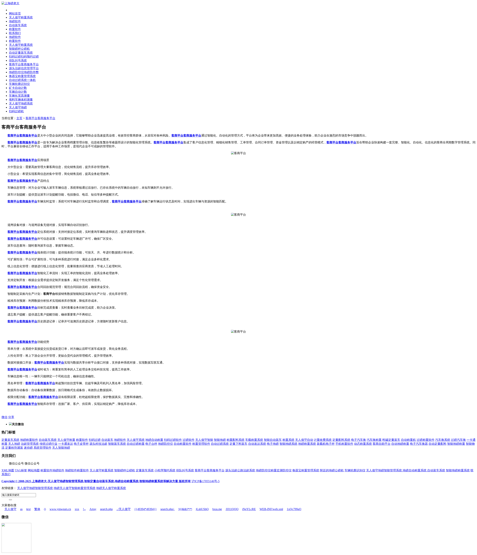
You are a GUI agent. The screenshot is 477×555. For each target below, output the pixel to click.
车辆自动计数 (18, 91)
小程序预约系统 (164, 470)
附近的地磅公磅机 (332, 470)
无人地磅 (14, 443)
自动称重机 (408, 439)
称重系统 (288, 439)
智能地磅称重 (456, 443)
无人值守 (10, 509)
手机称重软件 (344, 443)
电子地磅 (273, 443)
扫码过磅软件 (173, 439)
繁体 (37, 509)
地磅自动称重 (154, 439)
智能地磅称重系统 (458, 470)
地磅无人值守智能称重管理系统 (74, 488)
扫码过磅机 (16, 111)
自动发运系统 (257, 443)
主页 (19, 118)
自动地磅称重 (400, 443)
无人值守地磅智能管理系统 (384, 470)
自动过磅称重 (136, 443)
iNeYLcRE (249, 509)
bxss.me (217, 509)
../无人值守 (123, 509)
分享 (11, 417)
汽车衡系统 (442, 439)
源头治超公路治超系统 (240, 470)
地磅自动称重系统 (415, 470)
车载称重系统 (254, 439)
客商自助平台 (382, 443)
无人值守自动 (304, 439)
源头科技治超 (98, 443)
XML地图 (7, 470)
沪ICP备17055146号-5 (205, 481)
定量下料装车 (238, 443)
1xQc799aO (294, 509)
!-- (84, 509)
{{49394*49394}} (145, 509)
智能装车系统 (117, 443)
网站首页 (15, 13)
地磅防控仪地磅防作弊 (24, 72)
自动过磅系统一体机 (22, 80)
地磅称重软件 (29, 439)
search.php (106, 509)
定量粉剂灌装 (14, 447)
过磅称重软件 (426, 439)
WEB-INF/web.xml (271, 509)
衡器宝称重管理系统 (22, 76)
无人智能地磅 (61, 447)
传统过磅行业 (48, 443)
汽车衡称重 (374, 439)
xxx (77, 509)
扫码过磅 (95, 439)
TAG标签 (21, 470)
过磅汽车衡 (458, 439)
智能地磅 (220, 439)
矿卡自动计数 (18, 87)
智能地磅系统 (288, 443)
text (28, 509)
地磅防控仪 (165, 443)
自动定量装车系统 (21, 52)
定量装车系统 (10, 439)
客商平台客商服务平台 (24, 64)
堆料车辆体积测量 (21, 99)
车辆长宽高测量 (19, 95)
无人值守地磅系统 (21, 103)
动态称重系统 (363, 443)
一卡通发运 (65, 443)
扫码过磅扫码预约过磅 (24, 56)
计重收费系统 (323, 439)
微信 (4, 417)
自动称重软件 (183, 443)
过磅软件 (189, 439)
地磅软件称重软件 (77, 470)
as (21, 509)
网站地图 (34, 470)
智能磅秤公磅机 (19, 48)
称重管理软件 (201, 443)
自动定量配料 (437, 443)
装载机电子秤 (326, 443)
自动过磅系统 (220, 443)
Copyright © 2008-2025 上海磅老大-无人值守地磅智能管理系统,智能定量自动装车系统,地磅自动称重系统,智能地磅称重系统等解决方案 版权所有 (96, 481)
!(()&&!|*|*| (185, 509)
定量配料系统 (341, 439)
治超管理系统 (30, 443)
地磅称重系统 (307, 443)
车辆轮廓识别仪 (19, 83)
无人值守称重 (66, 439)
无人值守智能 (204, 439)
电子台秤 (151, 443)
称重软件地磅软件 (52, 470)
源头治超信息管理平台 (24, 68)
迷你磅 (28, 447)
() (45, 509)
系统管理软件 (42, 447)
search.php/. (167, 509)
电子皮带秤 (81, 443)
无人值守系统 (136, 439)
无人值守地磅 (18, 107)
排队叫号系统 (18, 60)
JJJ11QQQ (232, 509)
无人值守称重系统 (21, 17)
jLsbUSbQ (202, 509)
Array (92, 509)
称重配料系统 (235, 439)
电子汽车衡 (358, 439)
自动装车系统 (18, 25)
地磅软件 (15, 21)
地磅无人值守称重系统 (111, 488)
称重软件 (15, 29)
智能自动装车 (273, 439)
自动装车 (107, 439)
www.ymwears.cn (60, 509)
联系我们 (15, 33)
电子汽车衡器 (419, 443)
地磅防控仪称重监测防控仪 (274, 470)
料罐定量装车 (391, 439)
